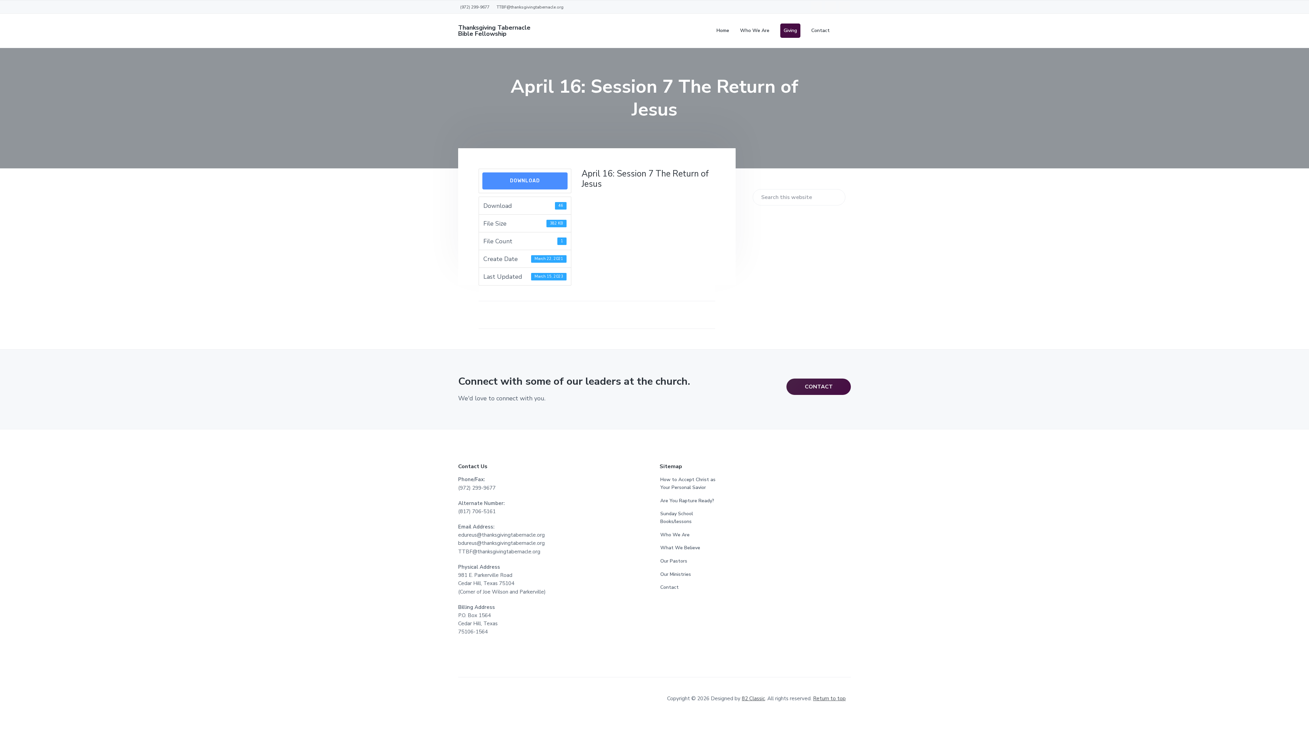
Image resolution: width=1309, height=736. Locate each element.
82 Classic (753, 698)
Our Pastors (673, 561)
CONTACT (819, 386)
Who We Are (675, 535)
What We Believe (680, 548)
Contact (669, 587)
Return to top (829, 698)
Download (525, 181)
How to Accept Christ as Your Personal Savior (688, 483)
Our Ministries (675, 574)
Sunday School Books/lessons (676, 517)
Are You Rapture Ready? (687, 500)
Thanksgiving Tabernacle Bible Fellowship (494, 31)
